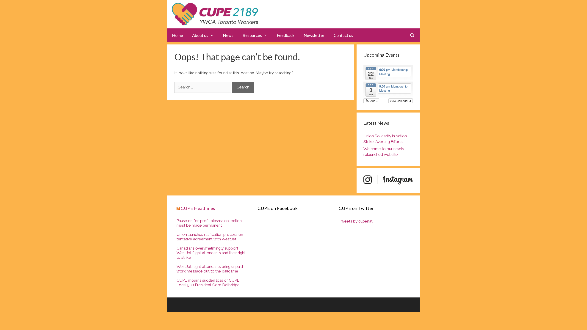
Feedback (285, 35)
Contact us (343, 35)
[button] (371, 101)
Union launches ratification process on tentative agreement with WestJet (210, 236)
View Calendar (399, 101)
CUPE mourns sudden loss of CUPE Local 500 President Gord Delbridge (208, 282)
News (228, 35)
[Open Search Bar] (412, 35)
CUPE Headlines (198, 208)
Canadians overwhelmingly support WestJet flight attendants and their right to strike (211, 253)
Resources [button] (252, 35)
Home (177, 35)
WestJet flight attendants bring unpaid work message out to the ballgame (210, 268)
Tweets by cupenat (356, 221)
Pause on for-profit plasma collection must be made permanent (209, 223)
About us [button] (200, 35)
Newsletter (314, 35)
